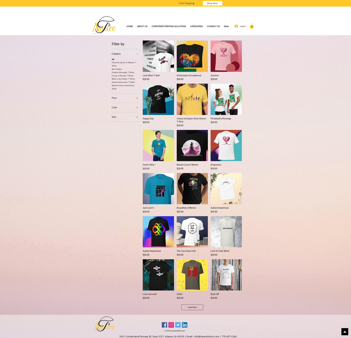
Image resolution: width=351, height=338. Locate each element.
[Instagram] (171, 325)
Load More (192, 307)
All (113, 59)
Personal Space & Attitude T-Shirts (124, 64)
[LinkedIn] (184, 325)
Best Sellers (117, 69)
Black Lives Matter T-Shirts (123, 79)
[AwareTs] (164, 325)
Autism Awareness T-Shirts (123, 82)
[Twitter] (178, 325)
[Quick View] (158, 56)
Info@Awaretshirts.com (206, 336)
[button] (252, 26)
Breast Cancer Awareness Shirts (123, 87)
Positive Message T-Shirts (123, 72)
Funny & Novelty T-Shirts (122, 76)
